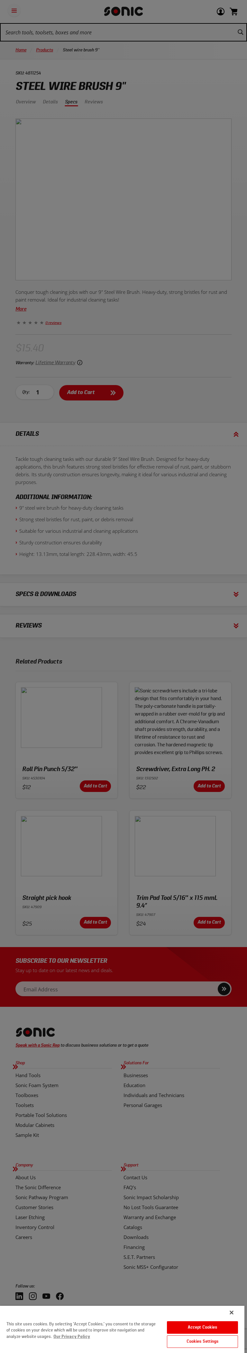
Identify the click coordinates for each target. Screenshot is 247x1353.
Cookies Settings (203, 1342)
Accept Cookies (202, 1327)
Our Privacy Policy (71, 1337)
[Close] (231, 1312)
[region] (122, 1329)
